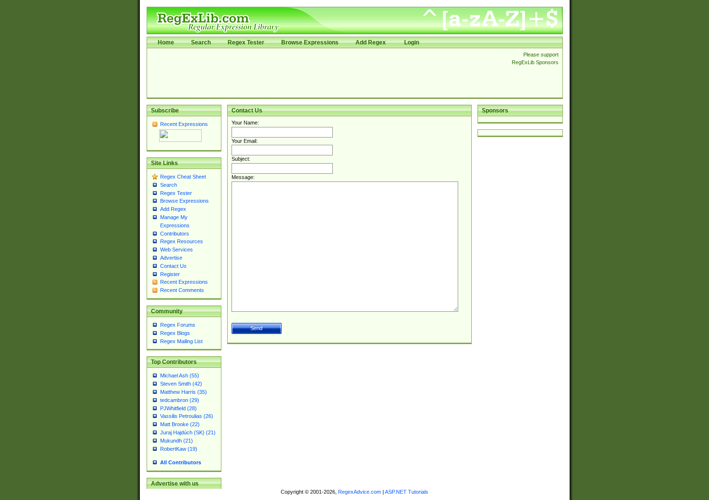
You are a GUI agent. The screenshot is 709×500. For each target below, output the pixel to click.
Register (170, 274)
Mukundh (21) (176, 441)
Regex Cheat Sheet (183, 177)
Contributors (174, 233)
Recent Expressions (184, 124)
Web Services (176, 249)
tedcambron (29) (179, 400)
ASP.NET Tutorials (406, 492)
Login (411, 42)
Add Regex (370, 42)
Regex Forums (177, 325)
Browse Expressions (310, 42)
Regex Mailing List (181, 341)
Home (166, 42)
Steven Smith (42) (181, 384)
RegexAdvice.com (359, 492)
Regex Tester (246, 42)
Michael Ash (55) (179, 375)
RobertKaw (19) (178, 449)
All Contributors (180, 462)
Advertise (171, 258)
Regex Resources (181, 241)
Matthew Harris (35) (183, 392)
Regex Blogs (175, 333)
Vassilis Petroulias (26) (186, 416)
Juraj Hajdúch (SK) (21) (188, 432)
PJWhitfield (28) (178, 408)
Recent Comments (182, 290)
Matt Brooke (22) (180, 424)
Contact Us (173, 266)
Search (201, 42)
